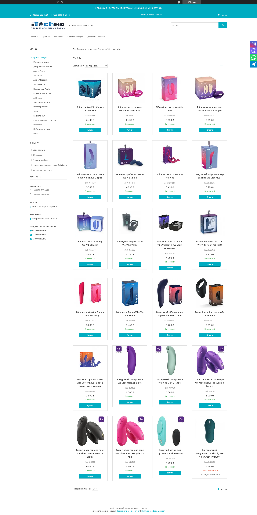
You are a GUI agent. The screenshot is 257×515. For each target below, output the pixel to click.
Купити (90, 130)
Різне (36, 133)
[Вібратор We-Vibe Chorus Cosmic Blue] (90, 88)
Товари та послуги (86, 49)
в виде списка (226, 66)
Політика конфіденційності (153, 511)
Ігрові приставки (41, 106)
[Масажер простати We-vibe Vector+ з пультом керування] (169, 222)
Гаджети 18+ (104, 49)
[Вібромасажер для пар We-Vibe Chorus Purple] (209, 88)
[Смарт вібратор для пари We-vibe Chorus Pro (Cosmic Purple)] (209, 360)
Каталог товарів (75, 36)
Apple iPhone (39, 71)
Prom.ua (143, 508)
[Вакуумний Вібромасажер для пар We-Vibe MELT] (209, 155)
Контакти (58, 36)
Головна (34, 36)
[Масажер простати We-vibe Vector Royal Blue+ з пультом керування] (90, 360)
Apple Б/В (37, 97)
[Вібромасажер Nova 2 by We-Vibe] (169, 155)
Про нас (46, 36)
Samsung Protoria (41, 102)
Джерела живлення (42, 66)
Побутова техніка (41, 129)
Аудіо (36, 111)
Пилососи (37, 124)
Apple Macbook (40, 79)
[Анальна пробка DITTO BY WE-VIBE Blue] (130, 155)
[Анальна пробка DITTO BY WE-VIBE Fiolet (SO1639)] (209, 222)
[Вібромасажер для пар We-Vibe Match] (90, 222)
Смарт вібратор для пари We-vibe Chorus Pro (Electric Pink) (129, 453)
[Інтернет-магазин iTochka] (47, 29)
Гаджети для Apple (42, 93)
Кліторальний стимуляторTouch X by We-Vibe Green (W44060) (209, 453)
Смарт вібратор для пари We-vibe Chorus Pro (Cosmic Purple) (209, 383)
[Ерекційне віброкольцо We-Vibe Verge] (130, 222)
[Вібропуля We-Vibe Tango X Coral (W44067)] (90, 293)
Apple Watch (39, 84)
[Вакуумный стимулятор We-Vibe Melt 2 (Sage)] (169, 360)
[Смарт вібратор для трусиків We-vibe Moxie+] (169, 431)
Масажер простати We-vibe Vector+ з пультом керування (170, 245)
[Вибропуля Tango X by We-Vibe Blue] (130, 293)
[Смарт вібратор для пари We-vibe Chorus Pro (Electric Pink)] (130, 431)
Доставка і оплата (96, 36)
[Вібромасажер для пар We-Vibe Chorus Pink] (130, 88)
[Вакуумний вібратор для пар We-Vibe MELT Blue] (169, 293)
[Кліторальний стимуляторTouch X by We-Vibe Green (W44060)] (209, 431)
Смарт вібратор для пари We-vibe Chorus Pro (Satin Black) (90, 453)
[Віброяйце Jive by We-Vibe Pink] (169, 88)
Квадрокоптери (41, 62)
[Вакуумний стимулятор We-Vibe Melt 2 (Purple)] (130, 360)
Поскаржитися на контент (128, 511)
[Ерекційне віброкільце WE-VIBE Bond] (209, 293)
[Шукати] (222, 25)
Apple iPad (38, 75)
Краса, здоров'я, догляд (44, 120)
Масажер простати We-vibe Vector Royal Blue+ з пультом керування (90, 383)
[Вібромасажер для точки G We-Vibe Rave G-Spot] (90, 155)
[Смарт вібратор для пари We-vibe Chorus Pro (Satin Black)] (90, 431)
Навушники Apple (41, 89)
